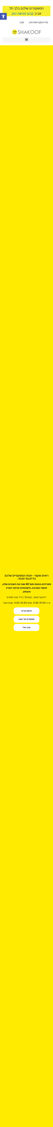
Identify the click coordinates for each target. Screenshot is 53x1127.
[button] (3, 16)
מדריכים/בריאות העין (38, 22)
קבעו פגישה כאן (23, 13)
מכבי (21, 22)
